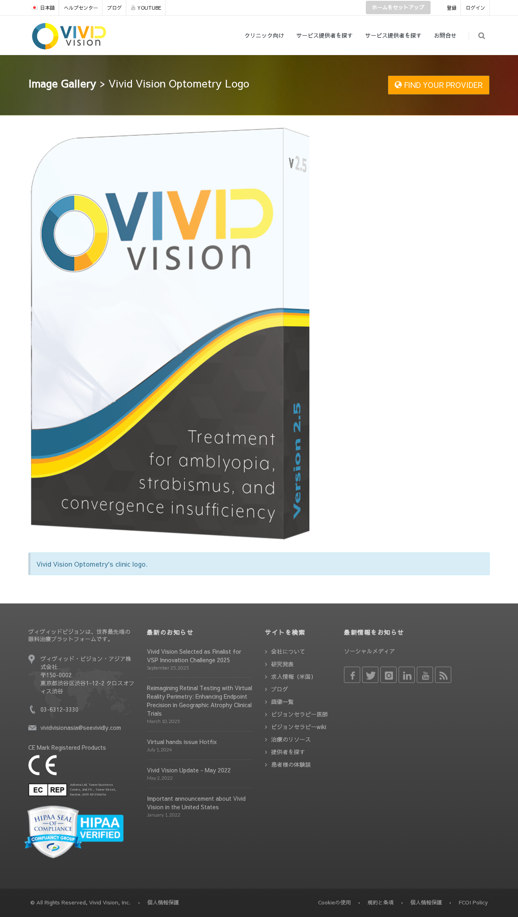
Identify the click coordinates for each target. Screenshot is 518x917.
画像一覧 (282, 701)
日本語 (47, 7)
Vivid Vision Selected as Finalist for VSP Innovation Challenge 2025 (194, 655)
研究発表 (282, 664)
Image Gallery (62, 83)
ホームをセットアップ (398, 7)
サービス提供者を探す (324, 35)
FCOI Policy (473, 902)
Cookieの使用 (334, 902)
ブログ (114, 7)
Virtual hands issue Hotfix (182, 742)
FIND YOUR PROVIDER (442, 85)
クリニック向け (264, 35)
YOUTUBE (149, 7)
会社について (288, 651)
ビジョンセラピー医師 (299, 714)
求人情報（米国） (293, 676)
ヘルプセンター (81, 7)
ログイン (475, 7)
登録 (451, 7)
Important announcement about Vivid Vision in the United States (196, 802)
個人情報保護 (426, 902)
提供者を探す (288, 752)
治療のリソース (291, 739)
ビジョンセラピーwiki (298, 727)
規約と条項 (380, 902)
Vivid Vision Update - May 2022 (189, 770)
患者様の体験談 (291, 764)
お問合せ (445, 35)
